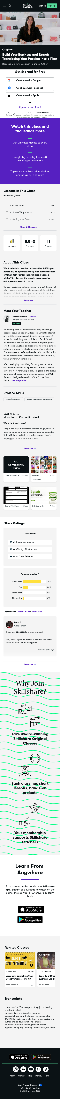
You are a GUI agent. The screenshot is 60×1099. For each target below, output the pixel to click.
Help (30, 1076)
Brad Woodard (12, 984)
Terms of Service (43, 113)
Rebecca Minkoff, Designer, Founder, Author (25, 64)
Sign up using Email (30, 107)
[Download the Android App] (41, 1057)
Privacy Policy (11, 115)
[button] (5, 6)
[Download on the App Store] (30, 909)
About (12, 1076)
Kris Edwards (38, 506)
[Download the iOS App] (19, 1057)
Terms (47, 1076)
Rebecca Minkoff (24, 316)
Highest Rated (10, 611)
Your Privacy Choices (27, 1085)
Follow (33, 316)
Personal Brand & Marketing (39, 399)
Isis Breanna (44, 984)
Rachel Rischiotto (12, 506)
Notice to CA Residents (30, 1088)
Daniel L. (36, 476)
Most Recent (36, 611)
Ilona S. (18, 622)
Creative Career (13, 399)
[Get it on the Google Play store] (30, 920)
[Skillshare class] (20, 960)
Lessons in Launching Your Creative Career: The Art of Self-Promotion (19, 979)
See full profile (18, 380)
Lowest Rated (24, 611)
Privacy (38, 1076)
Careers (21, 1076)
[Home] (28, 5)
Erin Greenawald (12, 476)
